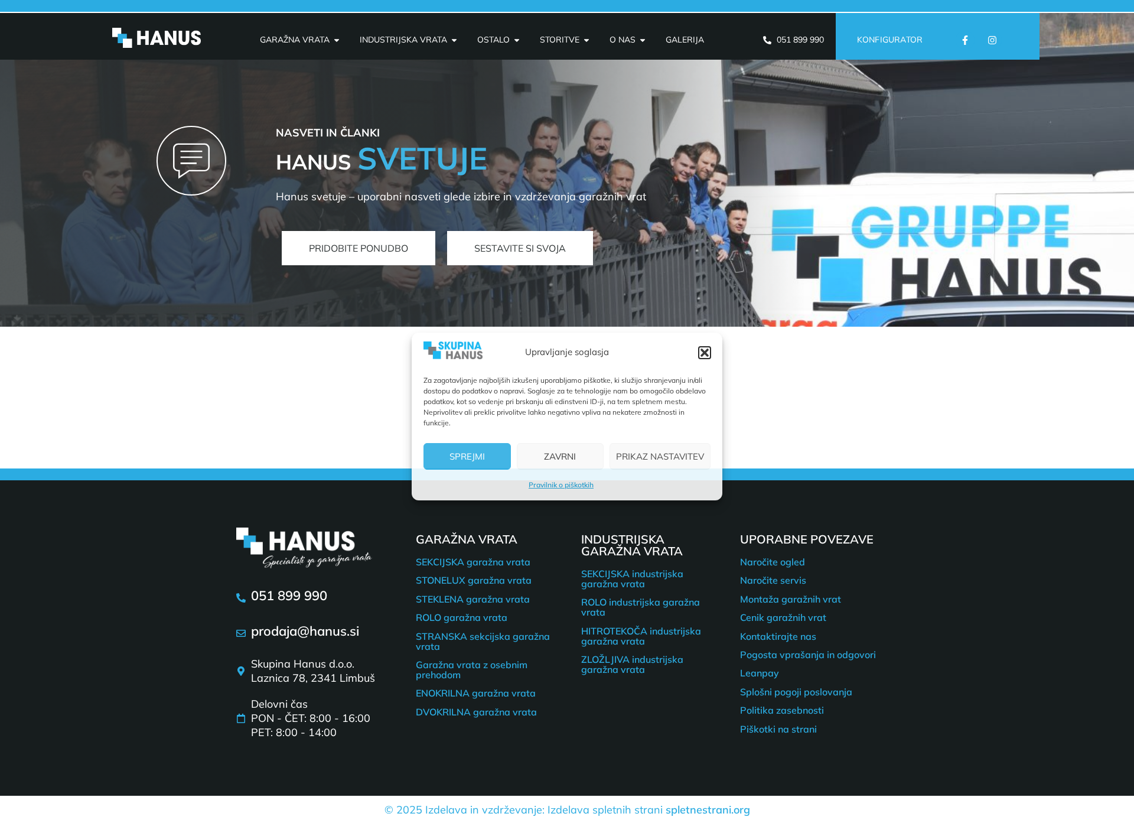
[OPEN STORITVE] (586, 40)
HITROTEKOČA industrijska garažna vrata (641, 636)
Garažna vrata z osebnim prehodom (471, 670)
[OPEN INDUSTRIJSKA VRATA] (454, 40)
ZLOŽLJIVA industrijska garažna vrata (632, 664)
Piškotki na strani (778, 729)
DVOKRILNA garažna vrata (476, 712)
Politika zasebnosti (782, 710)
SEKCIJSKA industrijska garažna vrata (632, 579)
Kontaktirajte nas (778, 636)
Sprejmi (467, 456)
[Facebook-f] (965, 40)
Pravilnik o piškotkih (561, 484)
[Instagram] (992, 40)
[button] (705, 353)
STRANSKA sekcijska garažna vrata (483, 641)
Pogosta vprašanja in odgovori (808, 654)
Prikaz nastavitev (660, 456)
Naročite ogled (772, 562)
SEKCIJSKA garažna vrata (473, 562)
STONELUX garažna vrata (474, 580)
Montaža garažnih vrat (790, 599)
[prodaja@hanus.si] (241, 633)
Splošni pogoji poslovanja (796, 692)
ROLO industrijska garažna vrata (640, 607)
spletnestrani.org (708, 809)
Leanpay (759, 673)
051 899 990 (289, 595)
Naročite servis (773, 580)
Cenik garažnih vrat (783, 617)
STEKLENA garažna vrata (473, 599)
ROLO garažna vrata (461, 617)
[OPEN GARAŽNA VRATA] (337, 40)
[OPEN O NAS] (642, 40)
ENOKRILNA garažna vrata (476, 693)
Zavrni (560, 456)
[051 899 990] (241, 598)
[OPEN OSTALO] (517, 40)
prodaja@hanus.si (305, 631)
